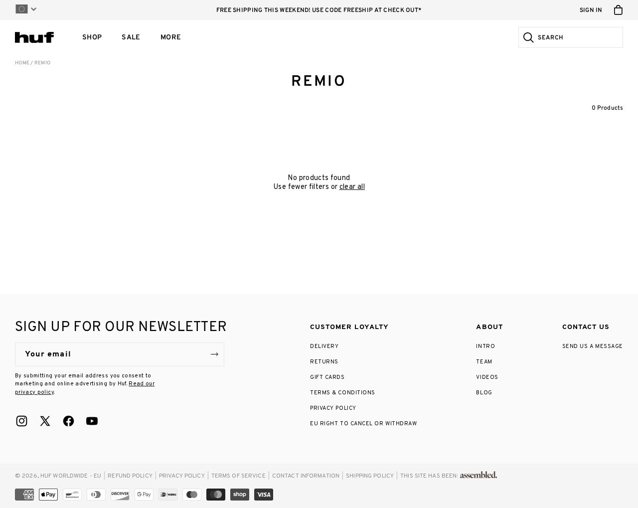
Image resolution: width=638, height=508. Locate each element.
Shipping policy (370, 476)
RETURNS (324, 361)
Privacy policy (182, 476)
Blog (484, 392)
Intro (485, 346)
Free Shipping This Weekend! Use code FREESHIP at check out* (319, 10)
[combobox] (579, 37)
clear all (352, 187)
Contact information (305, 476)
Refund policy (130, 476)
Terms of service (238, 476)
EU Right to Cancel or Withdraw (363, 423)
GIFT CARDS (327, 377)
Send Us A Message (592, 346)
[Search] (527, 37)
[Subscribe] (214, 354)
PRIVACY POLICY (333, 408)
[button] (92, 37)
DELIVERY (324, 346)
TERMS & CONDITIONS (342, 392)
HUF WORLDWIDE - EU (70, 476)
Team (484, 361)
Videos (487, 377)
